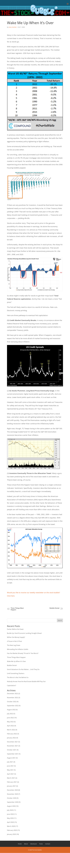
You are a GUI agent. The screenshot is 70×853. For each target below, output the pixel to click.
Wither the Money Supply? (16, 637)
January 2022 (11, 738)
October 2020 (11, 798)
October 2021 (11, 750)
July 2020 (10, 810)
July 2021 (10, 762)
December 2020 (12, 790)
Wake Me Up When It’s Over (16, 661)
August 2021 (11, 758)
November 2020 (12, 794)
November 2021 (12, 746)
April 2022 (10, 726)
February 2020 (12, 830)
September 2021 (12, 754)
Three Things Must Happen (16, 657)
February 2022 (12, 734)
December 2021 (12, 742)
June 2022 (10, 718)
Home (20, 844)
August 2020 (11, 806)
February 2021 (12, 782)
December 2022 (12, 694)
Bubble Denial (54, 608)
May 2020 (10, 818)
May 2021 (10, 770)
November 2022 (12, 698)
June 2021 (10, 766)
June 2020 (10, 814)
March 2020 (11, 826)
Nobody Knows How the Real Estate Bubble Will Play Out (26, 681)
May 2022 (10, 722)
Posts (41, 844)
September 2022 (12, 706)
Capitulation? (11, 685)
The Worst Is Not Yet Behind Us (17, 677)
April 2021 (10, 774)
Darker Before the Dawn (15, 629)
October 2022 (11, 702)
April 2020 (10, 822)
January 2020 (11, 834)
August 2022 (11, 710)
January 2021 (11, 786)
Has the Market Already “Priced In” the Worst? (22, 653)
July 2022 (10, 714)
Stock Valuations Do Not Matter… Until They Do (23, 669)
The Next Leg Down (13, 645)
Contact (47, 844)
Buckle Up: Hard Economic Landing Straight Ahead (24, 633)
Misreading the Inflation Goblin (17, 649)
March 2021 (11, 778)
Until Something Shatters (15, 673)
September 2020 (12, 802)
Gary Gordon (13, 27)
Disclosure (33, 844)
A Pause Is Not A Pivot (14, 641)
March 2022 (11, 730)
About (26, 844)
